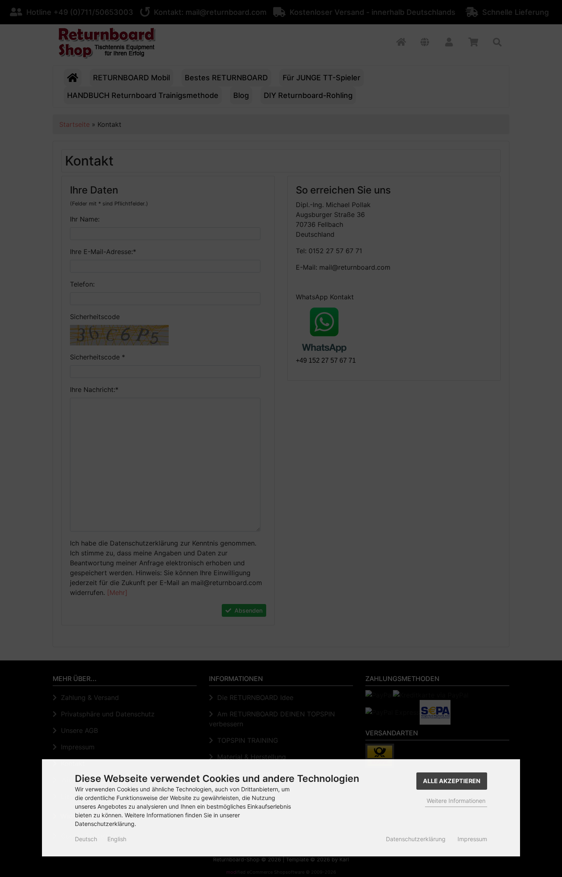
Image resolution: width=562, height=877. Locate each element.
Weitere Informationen (456, 800)
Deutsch (86, 838)
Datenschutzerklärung (416, 838)
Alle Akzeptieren (452, 780)
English (116, 838)
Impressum (472, 838)
